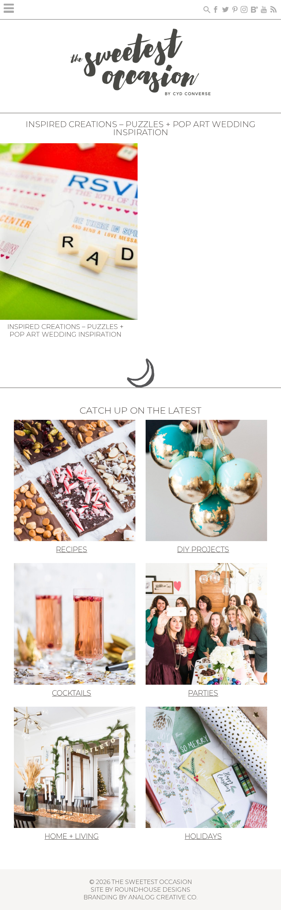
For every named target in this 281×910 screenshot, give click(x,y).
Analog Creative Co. (163, 897)
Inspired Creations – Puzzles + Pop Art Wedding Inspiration (65, 331)
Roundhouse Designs (152, 889)
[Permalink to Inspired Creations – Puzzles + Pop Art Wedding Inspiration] (69, 230)
